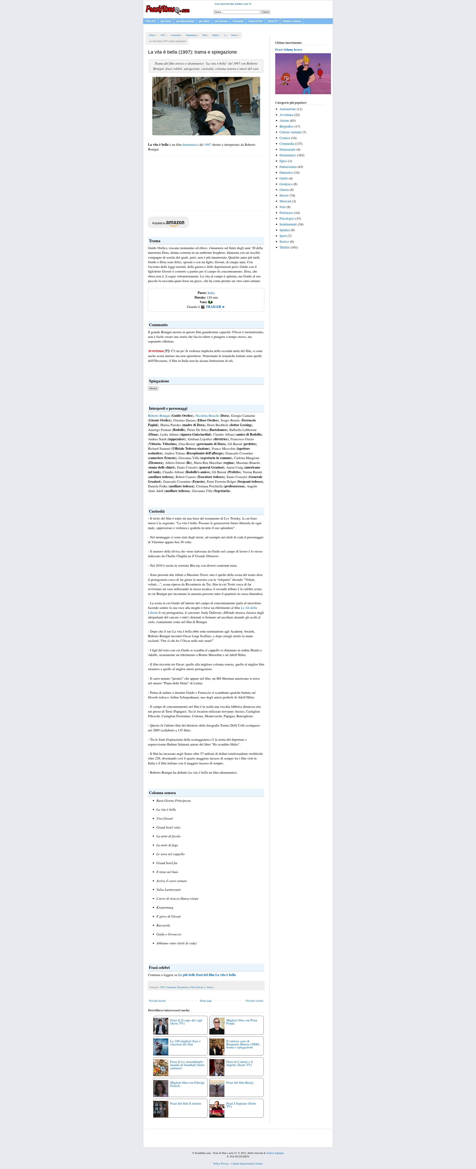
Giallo (283, 178)
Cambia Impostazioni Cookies (247, 1163)
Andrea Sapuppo (275, 1153)
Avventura (286, 114)
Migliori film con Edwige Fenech (187, 1084)
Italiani (199, 987)
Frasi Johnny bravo (288, 49)
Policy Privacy (221, 1163)
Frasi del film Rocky (240, 1082)
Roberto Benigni (159, 415)
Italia (211, 292)
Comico (284, 138)
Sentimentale (288, 224)
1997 (207, 144)
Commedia (171, 987)
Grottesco (285, 184)
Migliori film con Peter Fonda (241, 1021)
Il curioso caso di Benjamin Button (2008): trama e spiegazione (243, 1044)
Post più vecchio (254, 1000)
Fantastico (286, 172)
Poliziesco (286, 212)
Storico (210, 987)
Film (192, 987)
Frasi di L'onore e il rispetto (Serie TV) (239, 1063)
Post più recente (157, 1000)
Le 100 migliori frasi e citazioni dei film (185, 1042)
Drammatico (183, 987)
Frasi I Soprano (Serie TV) (241, 1105)
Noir (282, 207)
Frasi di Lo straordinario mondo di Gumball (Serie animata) (187, 1064)
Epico (283, 161)
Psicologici (286, 218)
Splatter (284, 230)
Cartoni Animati (290, 132)
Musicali (285, 201)
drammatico (190, 144)
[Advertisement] (206, 183)
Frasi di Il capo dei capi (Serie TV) (186, 1021)
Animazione (287, 109)
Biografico (286, 126)
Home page (206, 1000)
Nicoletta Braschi (207, 415)
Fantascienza (288, 166)
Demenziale (287, 149)
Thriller (284, 247)
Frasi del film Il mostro (185, 1103)
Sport (283, 235)
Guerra (284, 189)
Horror (284, 195)
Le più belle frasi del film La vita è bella (207, 974)
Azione (284, 120)
